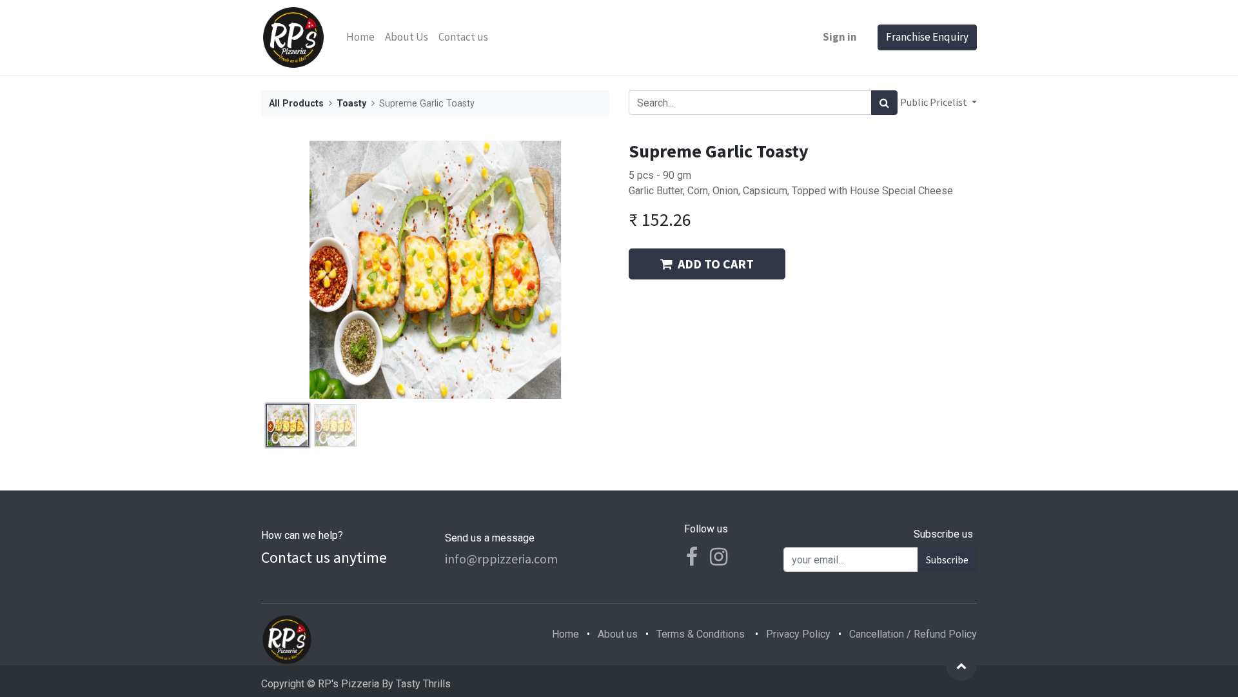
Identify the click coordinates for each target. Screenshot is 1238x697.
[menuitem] (360, 37)
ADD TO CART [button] (716, 264)
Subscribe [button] (947, 559)
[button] (287, 269)
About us (618, 634)
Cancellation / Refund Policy (913, 634)
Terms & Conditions (700, 634)
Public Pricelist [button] (934, 102)
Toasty (351, 103)
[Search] (884, 102)
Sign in (840, 37)
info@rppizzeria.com (501, 559)
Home (565, 634)
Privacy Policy (798, 634)
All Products (296, 103)
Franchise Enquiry (927, 37)
